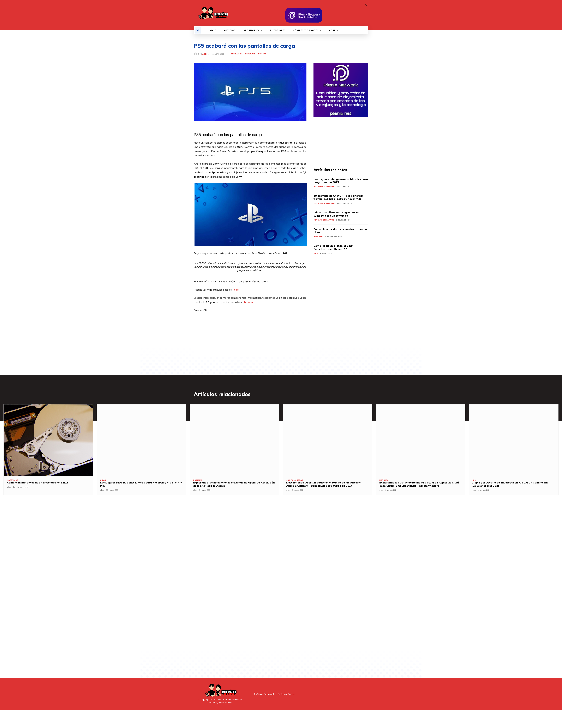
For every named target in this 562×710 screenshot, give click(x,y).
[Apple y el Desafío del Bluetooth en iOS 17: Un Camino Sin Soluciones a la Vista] (513, 440)
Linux (315, 253)
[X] (366, 5)
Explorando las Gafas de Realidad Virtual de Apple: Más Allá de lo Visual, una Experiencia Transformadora (419, 484)
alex (204, 54)
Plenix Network (225, 702)
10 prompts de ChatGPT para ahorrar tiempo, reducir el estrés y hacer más (338, 197)
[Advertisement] (250, 336)
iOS (474, 480)
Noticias (262, 54)
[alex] (196, 54)
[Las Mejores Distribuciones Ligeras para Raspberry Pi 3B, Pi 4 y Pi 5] (141, 440)
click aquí (248, 302)
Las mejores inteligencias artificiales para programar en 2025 (340, 180)
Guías (103, 480)
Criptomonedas (294, 480)
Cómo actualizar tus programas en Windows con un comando (336, 214)
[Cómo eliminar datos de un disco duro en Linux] (48, 440)
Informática (236, 54)
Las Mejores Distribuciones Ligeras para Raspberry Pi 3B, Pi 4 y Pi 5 (141, 484)
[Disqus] (250, 547)
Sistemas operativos (323, 220)
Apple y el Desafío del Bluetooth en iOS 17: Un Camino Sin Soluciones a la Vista (510, 484)
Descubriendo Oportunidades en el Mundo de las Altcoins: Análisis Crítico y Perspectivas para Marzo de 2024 (323, 484)
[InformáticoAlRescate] (213, 13)
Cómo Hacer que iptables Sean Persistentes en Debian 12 (333, 247)
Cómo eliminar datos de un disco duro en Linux (340, 230)
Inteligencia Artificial (324, 187)
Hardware (250, 54)
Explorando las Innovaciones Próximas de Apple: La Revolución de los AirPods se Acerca (234, 484)
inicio (236, 289)
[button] (198, 30)
